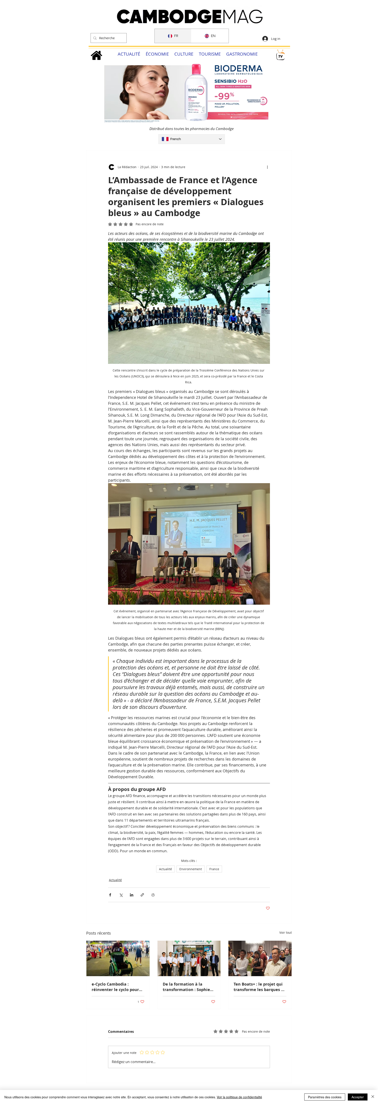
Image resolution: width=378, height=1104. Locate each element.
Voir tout (285, 932)
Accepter (358, 1097)
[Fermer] (372, 1096)
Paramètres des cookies (324, 1097)
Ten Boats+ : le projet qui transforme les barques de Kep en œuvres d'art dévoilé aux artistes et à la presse (260, 986)
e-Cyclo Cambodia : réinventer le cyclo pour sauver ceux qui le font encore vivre (115, 986)
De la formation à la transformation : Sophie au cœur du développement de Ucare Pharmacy (187, 986)
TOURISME (210, 54)
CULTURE (183, 54)
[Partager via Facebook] (110, 895)
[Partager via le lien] (142, 895)
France (214, 869)
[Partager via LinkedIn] (132, 895)
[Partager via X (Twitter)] (121, 895)
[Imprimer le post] (153, 895)
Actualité (165, 869)
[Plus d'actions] (267, 167)
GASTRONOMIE (242, 54)
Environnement (190, 869)
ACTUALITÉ (129, 54)
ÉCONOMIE (157, 54)
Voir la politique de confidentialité (239, 1097)
